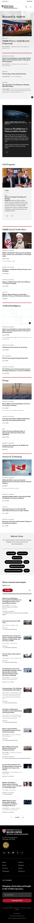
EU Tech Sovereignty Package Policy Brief (15, 358)
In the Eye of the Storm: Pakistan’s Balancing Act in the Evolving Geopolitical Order (15, 419)
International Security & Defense (13, 570)
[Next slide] (12, 216)
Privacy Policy (17, 913)
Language (5, 1)
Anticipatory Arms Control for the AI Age (14, 347)
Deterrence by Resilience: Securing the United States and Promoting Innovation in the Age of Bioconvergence (16, 59)
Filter (8, 590)
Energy (26, 562)
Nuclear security (17, 557)
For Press (5, 868)
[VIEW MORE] (7, 152)
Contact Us (21, 871)
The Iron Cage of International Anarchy (14, 74)
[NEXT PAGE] (23, 817)
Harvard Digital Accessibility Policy (17, 918)
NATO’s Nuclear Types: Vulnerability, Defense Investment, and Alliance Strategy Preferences (10, 803)
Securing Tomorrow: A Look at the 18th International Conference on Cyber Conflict (15, 509)
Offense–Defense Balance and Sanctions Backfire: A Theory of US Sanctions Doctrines (16, 295)
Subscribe (29, 1)
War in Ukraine (11, 553)
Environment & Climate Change (13, 562)
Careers (20, 868)
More (30, 7)
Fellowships (5, 871)
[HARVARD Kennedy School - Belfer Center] (9, 7)
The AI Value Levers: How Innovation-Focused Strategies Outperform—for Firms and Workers (16, 369)
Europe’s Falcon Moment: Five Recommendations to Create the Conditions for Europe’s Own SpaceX (12, 767)
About (4, 862)
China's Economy (22, 553)
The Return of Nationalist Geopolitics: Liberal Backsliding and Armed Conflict (12, 710)
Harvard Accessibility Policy (17, 916)
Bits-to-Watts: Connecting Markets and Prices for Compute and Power (16, 404)
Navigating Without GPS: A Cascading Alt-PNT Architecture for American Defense (16, 497)
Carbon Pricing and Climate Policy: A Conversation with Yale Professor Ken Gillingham (13, 432)
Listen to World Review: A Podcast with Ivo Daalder (16, 130)
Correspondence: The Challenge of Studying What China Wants (12, 689)
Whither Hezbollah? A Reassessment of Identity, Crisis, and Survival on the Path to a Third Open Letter (16, 254)
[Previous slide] (7, 216)
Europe (26, 570)
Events (4, 865)
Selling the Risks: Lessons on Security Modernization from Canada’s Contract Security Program (16, 481)
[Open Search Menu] (26, 7)
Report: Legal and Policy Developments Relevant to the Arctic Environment (11, 730)
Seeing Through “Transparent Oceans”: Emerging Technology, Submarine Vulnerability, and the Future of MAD (12, 638)
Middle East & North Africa (17, 566)
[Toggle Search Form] (30, 590)
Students (20, 862)
